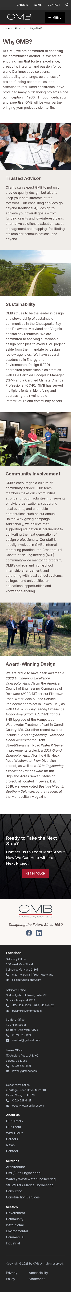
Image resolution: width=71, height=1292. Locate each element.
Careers (22, 4)
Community (14, 1219)
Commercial (15, 1237)
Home (6, 28)
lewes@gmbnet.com (24, 1071)
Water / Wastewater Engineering (31, 1179)
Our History (14, 1121)
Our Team (13, 1127)
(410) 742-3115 (21, 974)
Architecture (15, 1167)
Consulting (14, 1191)
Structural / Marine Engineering (30, 1185)
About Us (20, 28)
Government (15, 1213)
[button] (67, 5)
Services (12, 1161)
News (38, 4)
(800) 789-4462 (43, 974)
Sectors (12, 1207)
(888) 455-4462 (43, 1005)
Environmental (17, 1231)
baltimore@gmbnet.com (27, 1010)
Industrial (13, 1243)
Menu (57, 17)
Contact (54, 4)
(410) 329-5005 (21, 1005)
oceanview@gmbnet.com (28, 1105)
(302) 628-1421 (21, 1035)
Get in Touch (35, 873)
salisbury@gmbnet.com (26, 979)
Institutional (15, 1225)
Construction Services (23, 1197)
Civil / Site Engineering (23, 1173)
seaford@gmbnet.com (26, 1040)
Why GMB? (14, 1133)
